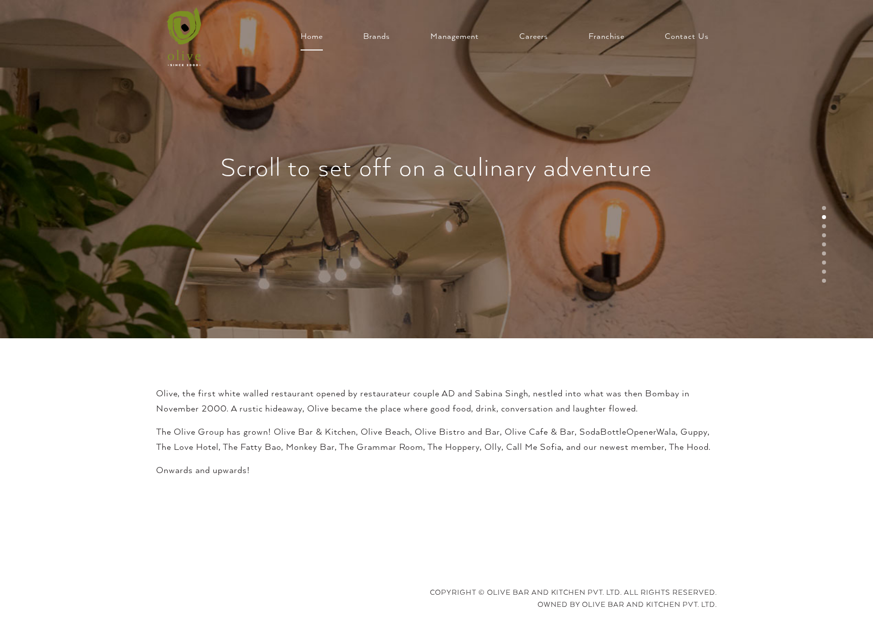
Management (454, 36)
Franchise (606, 36)
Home (312, 36)
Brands (376, 36)
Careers (533, 36)
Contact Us (687, 36)
